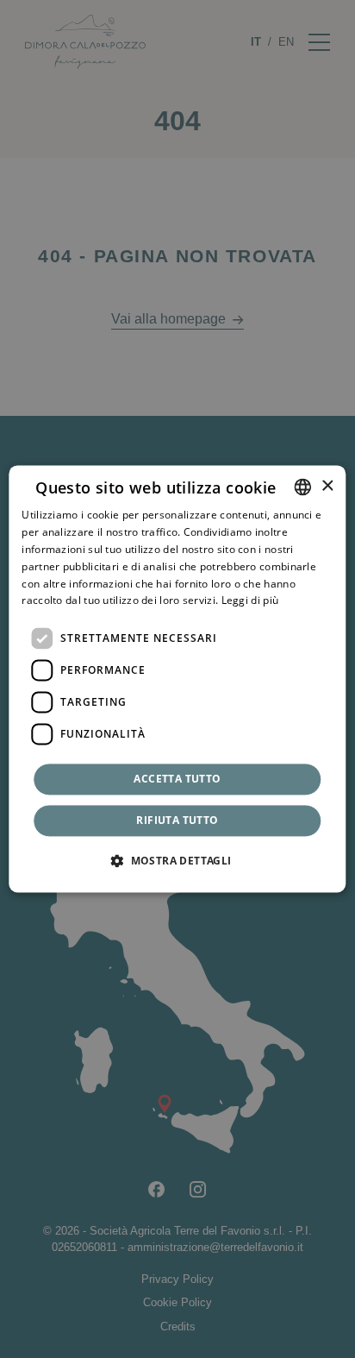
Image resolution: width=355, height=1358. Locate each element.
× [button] (327, 486)
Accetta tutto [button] (177, 779)
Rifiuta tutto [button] (177, 821)
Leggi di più (250, 601)
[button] (177, 861)
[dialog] (177, 678)
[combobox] (303, 486)
